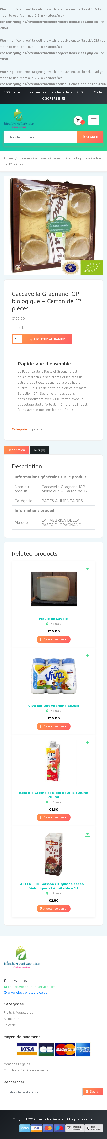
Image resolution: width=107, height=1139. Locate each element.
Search (91, 137)
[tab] (16, 450)
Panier (82, 122)
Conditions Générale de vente (26, 1070)
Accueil (9, 158)
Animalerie (11, 1019)
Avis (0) (39, 450)
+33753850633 (18, 981)
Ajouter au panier (48, 339)
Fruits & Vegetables (18, 1012)
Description (16, 450)
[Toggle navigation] (93, 120)
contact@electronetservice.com (31, 987)
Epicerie (24, 158)
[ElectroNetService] (19, 118)
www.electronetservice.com (28, 992)
